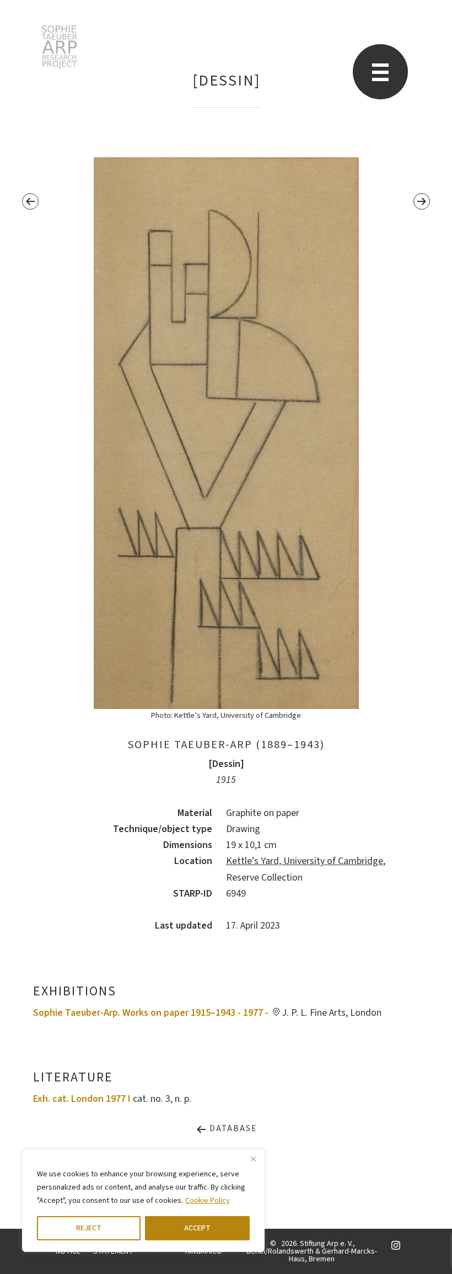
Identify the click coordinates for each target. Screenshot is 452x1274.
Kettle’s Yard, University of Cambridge (304, 861)
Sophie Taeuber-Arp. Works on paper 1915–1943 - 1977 (148, 1013)
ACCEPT (197, 1228)
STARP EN (59, 47)
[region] (143, 1200)
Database (232, 1128)
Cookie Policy (207, 1200)
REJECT (88, 1228)
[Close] (253, 1158)
